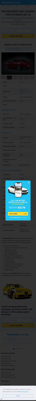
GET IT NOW (13, 214)
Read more (25, 391)
